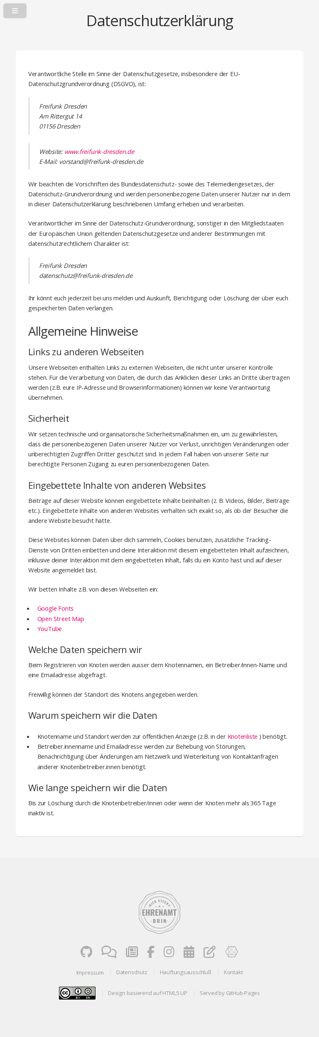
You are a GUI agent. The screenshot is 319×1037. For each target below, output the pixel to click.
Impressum (90, 972)
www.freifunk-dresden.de (99, 151)
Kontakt (233, 972)
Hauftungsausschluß (185, 972)
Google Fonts (55, 608)
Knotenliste (243, 736)
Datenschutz (131, 972)
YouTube (49, 628)
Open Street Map (60, 618)
